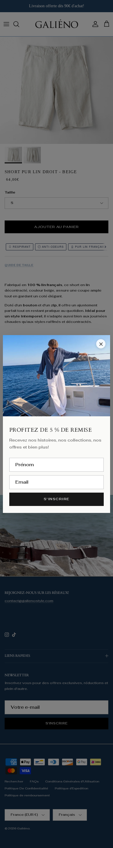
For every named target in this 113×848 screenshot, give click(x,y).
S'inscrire (57, 499)
